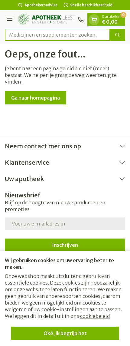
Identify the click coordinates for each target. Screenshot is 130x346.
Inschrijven (65, 245)
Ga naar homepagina (35, 98)
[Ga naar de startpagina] (46, 19)
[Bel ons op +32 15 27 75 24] (81, 20)
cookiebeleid (95, 316)
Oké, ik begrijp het (65, 333)
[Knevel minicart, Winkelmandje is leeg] (94, 19)
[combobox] (57, 35)
